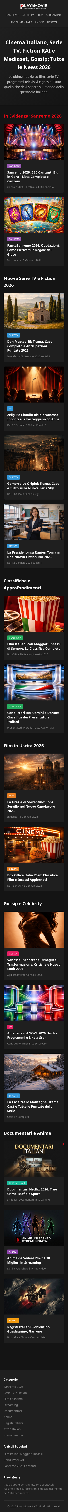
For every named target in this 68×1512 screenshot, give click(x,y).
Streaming (54, 15)
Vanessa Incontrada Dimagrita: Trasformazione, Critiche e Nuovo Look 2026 (34, 964)
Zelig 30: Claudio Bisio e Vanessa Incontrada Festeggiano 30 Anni (33, 417)
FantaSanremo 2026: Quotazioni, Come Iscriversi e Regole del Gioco (33, 249)
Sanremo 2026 (13, 1387)
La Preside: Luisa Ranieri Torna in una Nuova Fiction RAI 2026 (33, 554)
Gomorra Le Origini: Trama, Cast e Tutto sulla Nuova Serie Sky (33, 485)
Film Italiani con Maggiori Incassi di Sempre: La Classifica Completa (34, 646)
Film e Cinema (13, 1399)
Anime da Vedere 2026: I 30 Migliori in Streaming (28, 1260)
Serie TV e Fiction (15, 1393)
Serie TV (28, 15)
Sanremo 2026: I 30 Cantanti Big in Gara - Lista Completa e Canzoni (32, 176)
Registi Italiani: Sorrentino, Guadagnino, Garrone (29, 1329)
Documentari (21, 22)
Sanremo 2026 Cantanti (20, 1466)
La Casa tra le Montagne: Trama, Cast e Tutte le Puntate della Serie (33, 1106)
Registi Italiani (13, 1423)
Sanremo (13, 15)
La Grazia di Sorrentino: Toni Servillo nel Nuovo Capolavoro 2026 (31, 806)
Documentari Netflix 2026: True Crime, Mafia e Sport (32, 1191)
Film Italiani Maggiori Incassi (23, 1454)
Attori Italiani (12, 1429)
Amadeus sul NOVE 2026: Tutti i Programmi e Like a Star (32, 1035)
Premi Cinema (13, 1435)
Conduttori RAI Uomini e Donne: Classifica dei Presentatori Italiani (33, 717)
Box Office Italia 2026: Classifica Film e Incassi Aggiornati (32, 877)
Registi (52, 22)
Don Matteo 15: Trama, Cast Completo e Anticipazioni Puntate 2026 (29, 345)
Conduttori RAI (14, 1460)
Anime (39, 22)
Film (40, 15)
